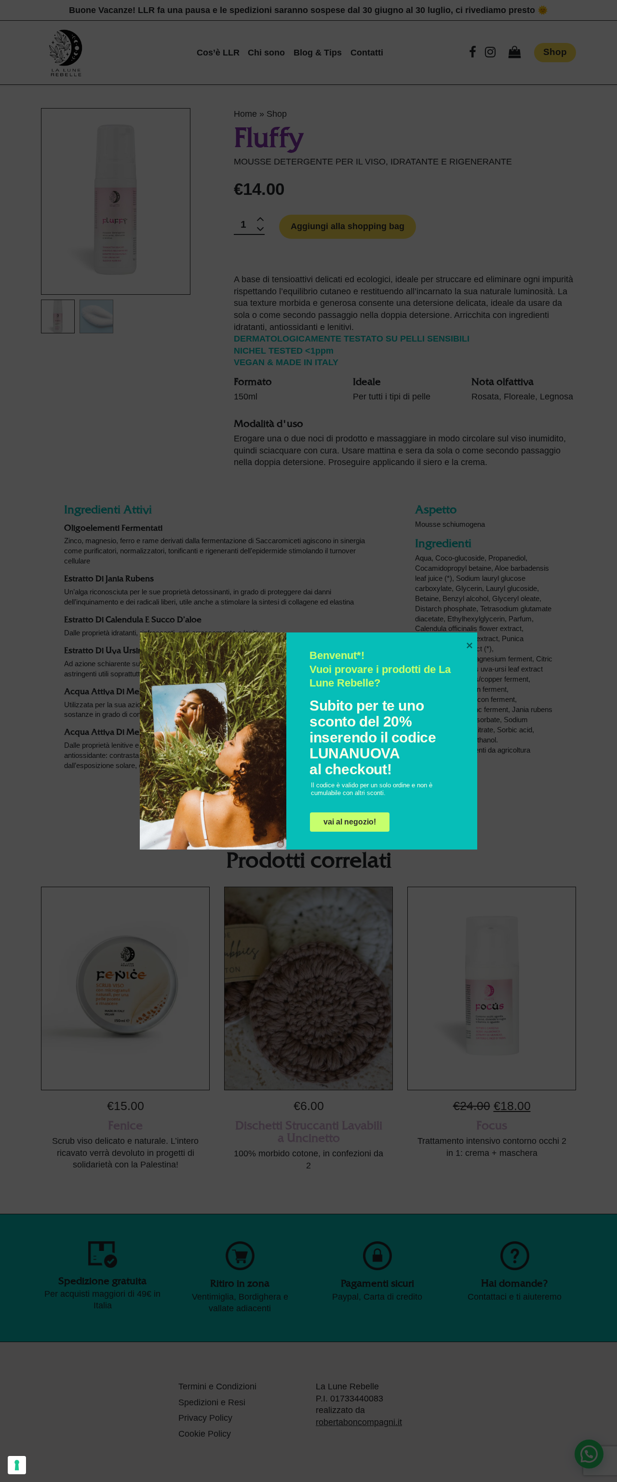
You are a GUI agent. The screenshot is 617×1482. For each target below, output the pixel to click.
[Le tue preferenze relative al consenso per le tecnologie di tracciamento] (17, 1465)
